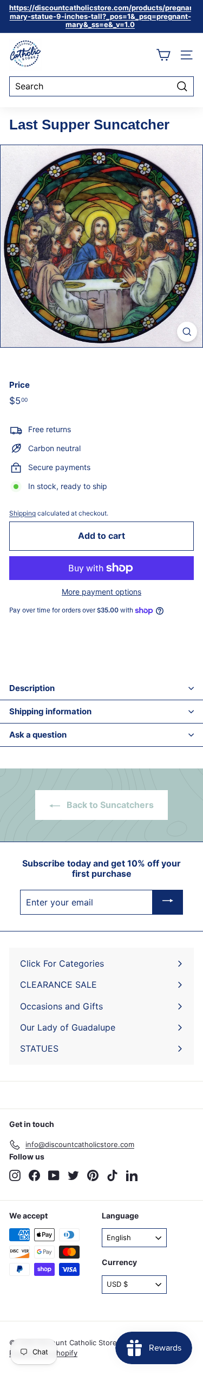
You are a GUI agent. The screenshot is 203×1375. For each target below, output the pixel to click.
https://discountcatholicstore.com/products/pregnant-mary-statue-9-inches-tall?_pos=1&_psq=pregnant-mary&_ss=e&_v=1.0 (104, 16)
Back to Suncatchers (109, 804)
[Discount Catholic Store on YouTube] (54, 1175)
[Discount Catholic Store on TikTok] (112, 1175)
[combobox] (101, 86)
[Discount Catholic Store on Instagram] (15, 1175)
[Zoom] (187, 332)
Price (19, 385)
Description (32, 688)
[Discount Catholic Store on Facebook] (34, 1175)
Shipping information (50, 711)
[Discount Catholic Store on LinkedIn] (131, 1175)
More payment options (101, 592)
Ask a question (38, 734)
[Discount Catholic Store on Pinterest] (93, 1175)
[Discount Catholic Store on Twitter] (73, 1175)
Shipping (22, 513)
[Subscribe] (168, 902)
